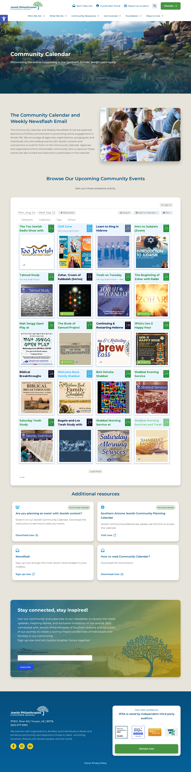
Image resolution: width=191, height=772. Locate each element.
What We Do (56, 16)
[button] (4, 19)
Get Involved (111, 16)
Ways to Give (153, 16)
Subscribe (25, 667)
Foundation (132, 16)
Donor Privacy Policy (95, 763)
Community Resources (83, 16)
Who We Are (34, 16)
